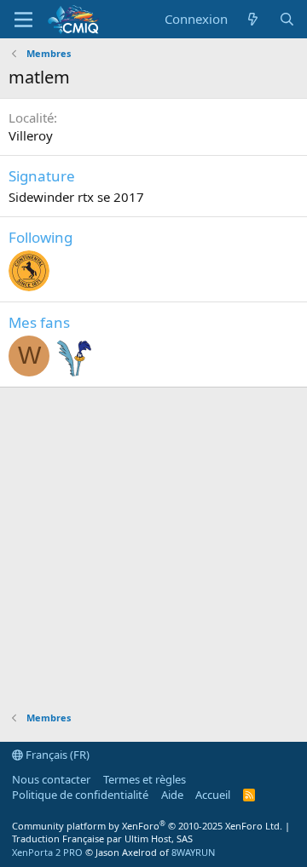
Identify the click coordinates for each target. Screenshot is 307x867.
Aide (172, 794)
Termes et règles (144, 779)
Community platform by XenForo (147, 825)
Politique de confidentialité (80, 794)
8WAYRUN (193, 852)
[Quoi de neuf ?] (252, 19)
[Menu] (23, 20)
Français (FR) (56, 754)
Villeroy (31, 135)
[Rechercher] (287, 19)
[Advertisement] (153, 541)
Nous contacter (51, 779)
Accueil (212, 794)
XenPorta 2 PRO (47, 852)
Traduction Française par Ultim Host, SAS (102, 838)
